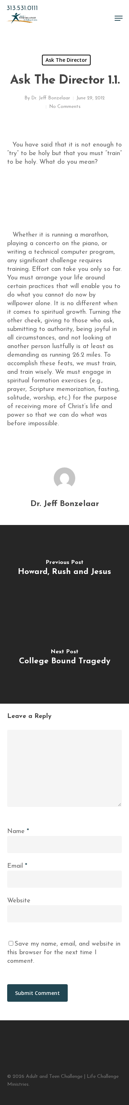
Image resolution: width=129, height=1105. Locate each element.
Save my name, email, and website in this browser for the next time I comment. (63, 953)
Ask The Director (66, 59)
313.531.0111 (22, 8)
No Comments (65, 106)
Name (18, 831)
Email (17, 866)
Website (18, 901)
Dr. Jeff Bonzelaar (50, 98)
